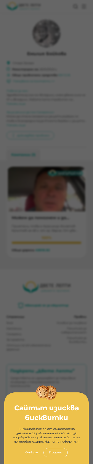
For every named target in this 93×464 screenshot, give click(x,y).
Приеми (55, 452)
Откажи (32, 452)
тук (76, 442)
